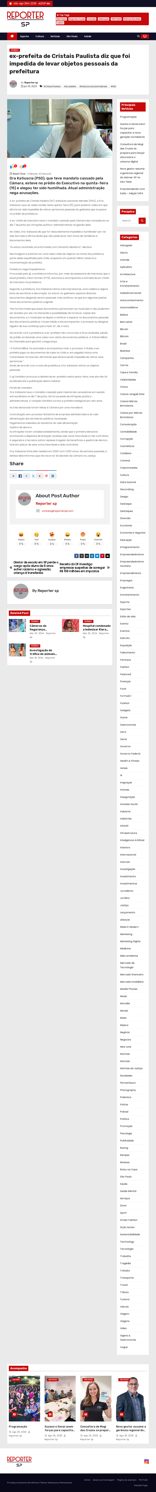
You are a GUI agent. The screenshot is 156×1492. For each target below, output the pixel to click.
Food (123, 688)
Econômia (126, 525)
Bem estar (126, 322)
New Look (125, 1047)
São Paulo (61, 19)
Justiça (124, 905)
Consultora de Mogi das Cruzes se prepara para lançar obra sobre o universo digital (132, 153)
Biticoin (124, 336)
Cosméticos (127, 446)
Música (124, 1025)
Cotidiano (125, 453)
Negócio (125, 1032)
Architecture (127, 274)
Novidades (126, 1075)
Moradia (125, 1003)
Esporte (24, 36)
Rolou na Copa (128, 1169)
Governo (125, 746)
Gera (123, 732)
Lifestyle (125, 920)
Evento (124, 623)
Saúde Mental (128, 1191)
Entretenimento (129, 594)
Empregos (126, 580)
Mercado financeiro (132, 974)
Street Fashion (128, 1220)
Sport (123, 1213)
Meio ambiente (129, 956)
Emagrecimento (130, 547)
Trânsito (125, 1270)
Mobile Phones (128, 989)
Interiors (125, 847)
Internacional (128, 854)
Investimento (128, 876)
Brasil (123, 343)
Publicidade (127, 1140)
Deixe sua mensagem (104, 1479)
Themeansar (65, 1482)
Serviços (125, 1198)
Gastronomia (128, 725)
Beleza (124, 314)
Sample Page (141, 1485)
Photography (128, 1090)
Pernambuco (128, 1083)
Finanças (125, 681)
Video (123, 1328)
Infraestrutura (128, 833)
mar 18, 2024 (37, 657)
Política (124, 1119)
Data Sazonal (128, 482)
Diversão (125, 518)
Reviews (125, 1162)
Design (124, 496)
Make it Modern (129, 927)
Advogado (126, 245)
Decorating (127, 489)
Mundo (124, 1010)
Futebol (124, 703)
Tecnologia (126, 1249)
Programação (128, 117)
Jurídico (125, 898)
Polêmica (14, 50)
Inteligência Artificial (132, 840)
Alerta (124, 252)
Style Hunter (127, 1227)
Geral (123, 739)
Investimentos (128, 883)
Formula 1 (125, 696)
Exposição (126, 645)
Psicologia (126, 1133)
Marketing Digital (130, 941)
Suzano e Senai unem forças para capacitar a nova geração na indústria (59, 1432)
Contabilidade (128, 431)
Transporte (127, 1278)
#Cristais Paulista (52, 86)
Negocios (125, 1039)
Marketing (126, 934)
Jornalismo (126, 891)
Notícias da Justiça (131, 1068)
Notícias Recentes (132, 19)
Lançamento (127, 912)
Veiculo (124, 1306)
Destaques (126, 511)
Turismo (125, 1299)
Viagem (124, 1314)
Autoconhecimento (131, 300)
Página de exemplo (126, 1479)
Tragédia (125, 1263)
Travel (124, 1285)
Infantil (124, 826)
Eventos (125, 631)
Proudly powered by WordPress (23, 1482)
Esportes (125, 609)
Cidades (91, 19)
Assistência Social (130, 293)
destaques (103, 19)
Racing (124, 1148)
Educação (126, 540)
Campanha (127, 358)
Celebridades (128, 379)
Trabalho (125, 1256)
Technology (127, 1241)
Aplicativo (126, 267)
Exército (125, 638)
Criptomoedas (128, 468)
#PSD (113, 86)
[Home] (12, 36)
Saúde (87, 36)
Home (87, 1479)
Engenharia (127, 587)
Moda (123, 996)
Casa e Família (129, 372)
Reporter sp (31, 82)
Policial (124, 1111)
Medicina (125, 948)
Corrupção (126, 439)
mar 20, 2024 (37, 633)
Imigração (126, 782)
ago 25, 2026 (19, 1431)
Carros (124, 365)
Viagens (124, 1321)
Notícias (55, 36)
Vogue (124, 1347)
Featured (125, 674)
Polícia (124, 1104)
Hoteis (124, 768)
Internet (125, 862)
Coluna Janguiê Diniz (132, 394)
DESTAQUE (116, 19)
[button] (138, 36)
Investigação (127, 869)
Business (125, 351)
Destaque (126, 504)
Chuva (124, 387)
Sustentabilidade (130, 1234)
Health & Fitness (129, 761)
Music (123, 1018)
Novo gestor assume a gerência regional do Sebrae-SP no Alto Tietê (131, 1432)
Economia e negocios (132, 532)
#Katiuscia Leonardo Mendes (93, 86)
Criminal (125, 460)
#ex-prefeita (70, 86)
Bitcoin (124, 329)
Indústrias (126, 818)
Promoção (126, 1126)
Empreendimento (130, 573)
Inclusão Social (129, 804)
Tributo (124, 1292)
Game (124, 717)
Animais (124, 260)
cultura (60, 22)
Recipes (124, 1155)
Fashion (124, 667)
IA (121, 775)
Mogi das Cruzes (77, 19)
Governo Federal (130, 753)
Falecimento (127, 652)
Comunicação (128, 424)
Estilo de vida (127, 616)
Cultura (39, 36)
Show (123, 1205)
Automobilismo (129, 307)
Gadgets (125, 710)
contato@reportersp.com (57, 511)
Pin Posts (143, 1479)
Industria (125, 811)
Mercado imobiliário (132, 982)
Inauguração (127, 797)
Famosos (125, 660)
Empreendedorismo (132, 554)
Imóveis (124, 789)
